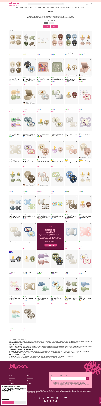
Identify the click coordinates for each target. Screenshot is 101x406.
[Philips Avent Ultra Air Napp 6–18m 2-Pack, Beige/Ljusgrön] (10, 136)
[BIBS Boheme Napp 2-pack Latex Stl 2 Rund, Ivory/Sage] (67, 81)
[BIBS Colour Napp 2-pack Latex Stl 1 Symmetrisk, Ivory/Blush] (25, 273)
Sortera (54, 26)
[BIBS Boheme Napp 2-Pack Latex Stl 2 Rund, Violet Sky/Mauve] (68, 81)
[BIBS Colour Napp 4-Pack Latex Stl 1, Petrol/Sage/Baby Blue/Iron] (65, 54)
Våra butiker (29, 383)
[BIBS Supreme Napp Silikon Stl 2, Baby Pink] (24, 300)
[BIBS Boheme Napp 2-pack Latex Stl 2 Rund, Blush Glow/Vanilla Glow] (65, 81)
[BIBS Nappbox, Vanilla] (80, 81)
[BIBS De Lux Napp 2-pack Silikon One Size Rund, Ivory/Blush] (24, 191)
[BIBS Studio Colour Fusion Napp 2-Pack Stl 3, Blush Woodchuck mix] (79, 218)
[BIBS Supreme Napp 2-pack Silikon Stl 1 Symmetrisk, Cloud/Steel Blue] (38, 218)
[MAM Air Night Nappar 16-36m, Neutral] (80, 273)
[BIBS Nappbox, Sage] (81, 81)
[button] (89, 4)
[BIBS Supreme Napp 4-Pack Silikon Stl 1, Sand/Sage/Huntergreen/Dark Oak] (65, 300)
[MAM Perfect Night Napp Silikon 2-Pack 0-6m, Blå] (10, 300)
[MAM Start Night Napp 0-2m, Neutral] (81, 136)
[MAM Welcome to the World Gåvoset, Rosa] (38, 54)
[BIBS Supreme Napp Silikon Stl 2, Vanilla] (23, 300)
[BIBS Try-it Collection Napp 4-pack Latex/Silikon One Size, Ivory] (81, 54)
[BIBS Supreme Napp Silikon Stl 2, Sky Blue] (25, 300)
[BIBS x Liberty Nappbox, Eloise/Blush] (40, 81)
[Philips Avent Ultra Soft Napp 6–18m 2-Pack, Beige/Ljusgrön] (9, 109)
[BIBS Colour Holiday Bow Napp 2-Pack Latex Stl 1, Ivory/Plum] (53, 273)
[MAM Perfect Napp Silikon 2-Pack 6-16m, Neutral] (65, 273)
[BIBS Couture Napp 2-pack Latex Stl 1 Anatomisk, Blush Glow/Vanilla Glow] (53, 109)
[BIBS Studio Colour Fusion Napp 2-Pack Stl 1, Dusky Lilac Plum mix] (10, 273)
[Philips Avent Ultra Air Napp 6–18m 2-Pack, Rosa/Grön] (9, 136)
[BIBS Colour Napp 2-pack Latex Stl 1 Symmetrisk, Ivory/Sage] (23, 273)
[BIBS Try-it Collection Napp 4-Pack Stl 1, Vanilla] (9, 54)
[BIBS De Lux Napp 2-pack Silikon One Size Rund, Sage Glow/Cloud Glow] (25, 191)
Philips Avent (53, 357)
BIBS (49, 357)
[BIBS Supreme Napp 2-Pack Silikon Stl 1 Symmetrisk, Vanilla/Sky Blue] (40, 218)
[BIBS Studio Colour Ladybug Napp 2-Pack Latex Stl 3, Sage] (39, 136)
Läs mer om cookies (5, 399)
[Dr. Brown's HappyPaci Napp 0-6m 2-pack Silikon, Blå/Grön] (37, 300)
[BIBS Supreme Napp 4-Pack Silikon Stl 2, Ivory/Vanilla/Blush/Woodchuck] (25, 54)
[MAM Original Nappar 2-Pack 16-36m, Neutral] (37, 109)
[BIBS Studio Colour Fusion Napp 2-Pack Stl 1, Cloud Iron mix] (9, 273)
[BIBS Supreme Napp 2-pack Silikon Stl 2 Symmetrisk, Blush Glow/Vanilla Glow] (37, 191)
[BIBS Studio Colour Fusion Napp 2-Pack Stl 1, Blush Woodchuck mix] (11, 273)
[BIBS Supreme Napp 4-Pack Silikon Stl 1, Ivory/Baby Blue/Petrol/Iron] (67, 300)
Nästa (53, 334)
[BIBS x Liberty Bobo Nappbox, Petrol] (39, 81)
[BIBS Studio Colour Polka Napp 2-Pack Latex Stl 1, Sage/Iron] (51, 273)
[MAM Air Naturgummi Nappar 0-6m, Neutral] (65, 136)
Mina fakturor (12, 378)
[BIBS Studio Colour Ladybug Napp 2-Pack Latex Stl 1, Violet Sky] (52, 273)
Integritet (28, 380)
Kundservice (11, 372)
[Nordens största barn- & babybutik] (14, 3)
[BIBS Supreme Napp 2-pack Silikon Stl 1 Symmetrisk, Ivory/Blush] (39, 218)
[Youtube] (50, 401)
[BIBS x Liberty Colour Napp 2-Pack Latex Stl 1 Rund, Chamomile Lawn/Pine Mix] (67, 109)
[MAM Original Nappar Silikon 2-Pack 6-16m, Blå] (53, 191)
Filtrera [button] (47, 26)
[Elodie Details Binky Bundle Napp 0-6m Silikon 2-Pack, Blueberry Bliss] (23, 136)
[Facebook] (45, 401)
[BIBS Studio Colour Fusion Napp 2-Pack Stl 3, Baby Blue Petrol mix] (80, 218)
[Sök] (62, 3)
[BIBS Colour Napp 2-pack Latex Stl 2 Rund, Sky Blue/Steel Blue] (24, 81)
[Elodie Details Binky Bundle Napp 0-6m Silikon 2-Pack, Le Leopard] (23, 328)
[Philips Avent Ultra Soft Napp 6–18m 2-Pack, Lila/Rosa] (10, 109)
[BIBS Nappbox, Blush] (79, 81)
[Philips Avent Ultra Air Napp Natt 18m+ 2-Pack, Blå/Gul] (51, 218)
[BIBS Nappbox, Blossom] (82, 81)
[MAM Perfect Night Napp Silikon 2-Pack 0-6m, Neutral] (11, 300)
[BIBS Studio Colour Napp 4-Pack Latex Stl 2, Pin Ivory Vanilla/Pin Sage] (54, 54)
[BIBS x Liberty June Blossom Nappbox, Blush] (37, 81)
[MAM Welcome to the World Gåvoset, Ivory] (37, 54)
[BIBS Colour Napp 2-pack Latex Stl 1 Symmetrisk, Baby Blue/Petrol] (26, 273)
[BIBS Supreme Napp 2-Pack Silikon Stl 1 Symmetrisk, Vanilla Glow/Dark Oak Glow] (37, 218)
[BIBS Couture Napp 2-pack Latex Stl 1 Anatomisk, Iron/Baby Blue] (54, 109)
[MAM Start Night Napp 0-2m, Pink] (79, 136)
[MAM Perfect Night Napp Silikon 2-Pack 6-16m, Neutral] (80, 109)
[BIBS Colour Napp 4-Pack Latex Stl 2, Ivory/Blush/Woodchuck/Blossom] (51, 54)
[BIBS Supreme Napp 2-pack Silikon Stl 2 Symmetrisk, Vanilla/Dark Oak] (38, 191)
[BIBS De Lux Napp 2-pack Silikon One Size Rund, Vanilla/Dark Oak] (23, 191)
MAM (56, 357)
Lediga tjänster (29, 386)
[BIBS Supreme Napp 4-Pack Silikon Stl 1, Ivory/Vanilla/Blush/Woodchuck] (66, 300)
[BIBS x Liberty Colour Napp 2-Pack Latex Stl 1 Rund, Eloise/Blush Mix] (68, 109)
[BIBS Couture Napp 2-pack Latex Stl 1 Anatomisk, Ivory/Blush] (52, 109)
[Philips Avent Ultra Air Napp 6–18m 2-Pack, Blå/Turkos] (11, 136)
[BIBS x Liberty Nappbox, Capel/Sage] (38, 81)
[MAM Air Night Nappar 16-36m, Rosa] (79, 273)
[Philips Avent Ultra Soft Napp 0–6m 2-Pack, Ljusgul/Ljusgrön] (11, 109)
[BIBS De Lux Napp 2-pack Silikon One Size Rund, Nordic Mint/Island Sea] (26, 191)
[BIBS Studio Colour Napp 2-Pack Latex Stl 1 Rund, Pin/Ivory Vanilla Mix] (54, 273)
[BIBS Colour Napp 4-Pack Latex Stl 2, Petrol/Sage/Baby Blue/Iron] (52, 54)
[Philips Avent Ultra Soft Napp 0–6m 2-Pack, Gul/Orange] (80, 300)
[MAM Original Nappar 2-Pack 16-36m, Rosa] (38, 109)
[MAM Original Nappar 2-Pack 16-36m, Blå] (40, 109)
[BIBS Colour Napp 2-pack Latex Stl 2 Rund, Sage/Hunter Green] (25, 81)
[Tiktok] (53, 401)
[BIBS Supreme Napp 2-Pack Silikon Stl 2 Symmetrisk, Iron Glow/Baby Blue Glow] (39, 191)
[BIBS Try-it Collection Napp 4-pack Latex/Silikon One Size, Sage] (80, 54)
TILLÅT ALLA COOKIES (8, 402)
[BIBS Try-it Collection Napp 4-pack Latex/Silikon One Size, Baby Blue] (82, 54)
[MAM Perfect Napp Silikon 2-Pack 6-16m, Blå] (67, 273)
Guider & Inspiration (13, 380)
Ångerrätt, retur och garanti (32, 372)
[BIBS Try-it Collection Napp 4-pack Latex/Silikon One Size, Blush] (79, 54)
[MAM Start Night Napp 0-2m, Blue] (80, 136)
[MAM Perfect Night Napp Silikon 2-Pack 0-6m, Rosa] (9, 300)
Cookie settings (12, 383)
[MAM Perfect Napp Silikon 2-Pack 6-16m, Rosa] (66, 273)
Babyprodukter (45, 13)
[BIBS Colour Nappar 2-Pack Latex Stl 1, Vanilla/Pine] (24, 273)
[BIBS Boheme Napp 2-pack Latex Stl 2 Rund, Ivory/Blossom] (66, 81)
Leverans (28, 375)
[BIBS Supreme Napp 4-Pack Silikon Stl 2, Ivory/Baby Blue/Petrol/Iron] (24, 54)
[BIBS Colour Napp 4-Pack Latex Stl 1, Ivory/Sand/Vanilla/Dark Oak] (66, 54)
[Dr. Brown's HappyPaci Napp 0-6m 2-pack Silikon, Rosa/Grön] (38, 300)
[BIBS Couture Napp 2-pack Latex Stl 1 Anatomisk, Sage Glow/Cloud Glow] (51, 109)
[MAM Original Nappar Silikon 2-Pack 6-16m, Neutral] (51, 191)
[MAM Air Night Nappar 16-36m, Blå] (81, 273)
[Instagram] (48, 401)
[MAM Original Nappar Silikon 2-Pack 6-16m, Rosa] (52, 191)
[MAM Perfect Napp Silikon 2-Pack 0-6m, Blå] (23, 218)
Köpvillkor (11, 375)
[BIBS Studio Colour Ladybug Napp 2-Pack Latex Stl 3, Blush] (40, 136)
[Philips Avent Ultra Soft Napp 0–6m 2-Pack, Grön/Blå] (79, 300)
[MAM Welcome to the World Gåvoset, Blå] (39, 54)
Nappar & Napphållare (51, 13)
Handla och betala (30, 378)
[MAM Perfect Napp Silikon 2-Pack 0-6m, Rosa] (25, 218)
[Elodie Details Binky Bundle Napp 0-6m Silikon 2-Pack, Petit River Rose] (24, 328)
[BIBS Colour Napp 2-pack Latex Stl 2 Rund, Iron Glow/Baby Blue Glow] (23, 81)
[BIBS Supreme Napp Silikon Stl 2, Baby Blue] (26, 300)
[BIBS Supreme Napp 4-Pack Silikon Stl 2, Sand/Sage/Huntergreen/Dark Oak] (23, 54)
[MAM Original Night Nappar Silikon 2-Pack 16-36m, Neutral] (51, 136)
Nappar (57, 13)
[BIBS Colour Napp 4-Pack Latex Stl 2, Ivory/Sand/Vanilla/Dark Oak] (53, 54)
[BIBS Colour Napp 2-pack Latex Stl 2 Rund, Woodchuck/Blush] (26, 81)
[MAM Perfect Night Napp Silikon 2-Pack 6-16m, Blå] (81, 109)
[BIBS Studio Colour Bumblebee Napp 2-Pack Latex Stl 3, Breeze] (38, 136)
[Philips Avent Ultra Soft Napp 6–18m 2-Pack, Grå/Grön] (12, 109)
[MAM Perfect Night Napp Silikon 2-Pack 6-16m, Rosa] (79, 109)
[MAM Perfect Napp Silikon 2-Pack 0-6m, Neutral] (24, 218)
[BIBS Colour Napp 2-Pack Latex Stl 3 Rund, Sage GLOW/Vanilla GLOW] (37, 136)
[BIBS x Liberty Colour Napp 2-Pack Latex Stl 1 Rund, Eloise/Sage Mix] (66, 109)
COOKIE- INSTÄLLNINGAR (20, 402)
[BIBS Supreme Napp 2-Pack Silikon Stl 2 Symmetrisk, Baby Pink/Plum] (40, 191)
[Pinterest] (56, 401)
